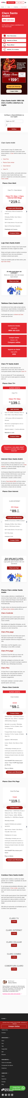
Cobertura (4, 1052)
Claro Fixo (5, 156)
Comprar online (14, 338)
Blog (3, 1069)
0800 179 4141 (11, 2)
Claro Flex (5, 659)
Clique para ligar (14, 277)
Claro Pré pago (7, 642)
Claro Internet (6, 163)
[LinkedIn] (6, 1079)
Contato (4, 1066)
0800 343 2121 (9, 17)
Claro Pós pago (7, 625)
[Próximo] (26, 208)
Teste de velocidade (7, 1047)
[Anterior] (1, 208)
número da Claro (18, 310)
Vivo (3, 1028)
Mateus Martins (13, 966)
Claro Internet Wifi (11, 477)
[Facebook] (9, 1079)
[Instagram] (12, 1079)
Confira (14, 904)
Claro (11, 150)
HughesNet (4, 1033)
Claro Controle (6, 606)
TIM (2, 1031)
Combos (4, 1017)
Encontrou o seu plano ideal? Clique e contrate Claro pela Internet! (14, 444)
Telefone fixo (5, 1014)
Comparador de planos (8, 1050)
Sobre (3, 1060)
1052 (14, 350)
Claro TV (5, 166)
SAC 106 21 (20, 2)
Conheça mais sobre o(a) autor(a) (13, 978)
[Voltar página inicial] (3, 3)
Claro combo (13, 873)
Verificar (14, 126)
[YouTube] (3, 1079)
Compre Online (14, 88)
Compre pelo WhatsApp (14, 84)
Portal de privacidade (7, 1089)
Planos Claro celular (8, 159)
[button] (25, 2)
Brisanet (4, 1039)
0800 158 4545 (14, 405)
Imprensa (4, 1063)
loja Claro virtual (5, 258)
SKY (3, 1036)
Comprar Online (14, 230)
